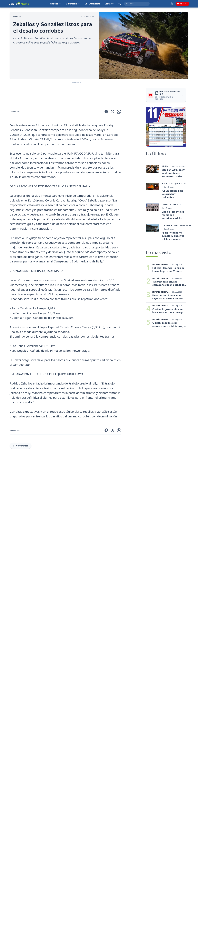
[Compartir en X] (112, 111)
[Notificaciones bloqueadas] (171, 3)
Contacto (109, 3)
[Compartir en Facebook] (106, 112)
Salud (165, 166)
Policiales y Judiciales (174, 184)
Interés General (170, 205)
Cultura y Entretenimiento (176, 225)
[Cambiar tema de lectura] (119, 3)
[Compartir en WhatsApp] (119, 112)
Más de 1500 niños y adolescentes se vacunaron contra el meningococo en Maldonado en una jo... (173, 173)
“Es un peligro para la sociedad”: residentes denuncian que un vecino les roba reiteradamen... (173, 194)
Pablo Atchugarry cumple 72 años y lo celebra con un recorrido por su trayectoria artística (173, 236)
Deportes (17, 17)
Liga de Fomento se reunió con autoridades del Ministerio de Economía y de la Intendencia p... (173, 215)
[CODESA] (166, 127)
